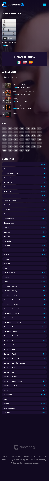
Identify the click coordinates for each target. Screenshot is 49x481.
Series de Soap (10, 367)
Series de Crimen (11, 318)
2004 (33, 139)
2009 (21, 143)
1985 (16, 132)
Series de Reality (10, 354)
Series (14, 77)
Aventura (7, 191)
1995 (22, 135)
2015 (16, 146)
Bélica (6, 196)
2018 (33, 146)
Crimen (7, 214)
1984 (10, 132)
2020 (4, 150)
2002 (21, 139)
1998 (39, 135)
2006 (4, 143)
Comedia (7, 205)
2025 (27, 150)
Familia (7, 236)
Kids (5, 250)
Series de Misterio (11, 345)
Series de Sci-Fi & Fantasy (14, 363)
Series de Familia (11, 331)
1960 (10, 128)
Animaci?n (8, 182)
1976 (33, 128)
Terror (6, 404)
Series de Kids (9, 340)
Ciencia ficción (10, 200)
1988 (27, 132)
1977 (39, 128)
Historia (7, 245)
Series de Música (10, 349)
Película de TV (9, 273)
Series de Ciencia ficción (14, 309)
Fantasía (7, 241)
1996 (27, 135)
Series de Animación (12, 304)
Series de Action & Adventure (15, 300)
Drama (6, 227)
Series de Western (11, 385)
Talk (5, 399)
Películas (5, 77)
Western (7, 413)
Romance (7, 282)
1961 (16, 128)
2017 (27, 146)
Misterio (7, 254)
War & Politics (9, 408)
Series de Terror (10, 376)
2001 (16, 139)
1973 (27, 128)
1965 (22, 128)
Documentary (9, 223)
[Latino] (19, 62)
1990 (39, 132)
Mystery (7, 263)
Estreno (7, 232)
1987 (22, 132)
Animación (8, 187)
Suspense (8, 395)
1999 (4, 139)
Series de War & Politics (13, 381)
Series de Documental (13, 322)
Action (6, 169)
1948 (4, 128)
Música (7, 259)
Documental (9, 218)
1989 (33, 132)
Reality (6, 277)
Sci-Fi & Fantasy (10, 286)
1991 (4, 135)
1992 (10, 135)
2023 (21, 150)
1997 (33, 135)
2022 (16, 150)
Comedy (7, 209)
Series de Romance (11, 358)
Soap (6, 390)
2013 (4, 146)
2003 (27, 139)
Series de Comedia (11, 313)
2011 (33, 143)
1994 (16, 135)
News (6, 268)
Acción (6, 164)
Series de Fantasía (11, 336)
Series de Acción (10, 295)
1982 (4, 132)
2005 (39, 139)
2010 (27, 143)
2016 (22, 146)
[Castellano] (31, 62)
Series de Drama (10, 327)
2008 (16, 143)
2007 (10, 143)
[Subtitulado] (25, 62)
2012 (39, 143)
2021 (10, 150)
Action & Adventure (11, 173)
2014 (10, 146)
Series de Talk (9, 372)
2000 (10, 139)
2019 (39, 146)
